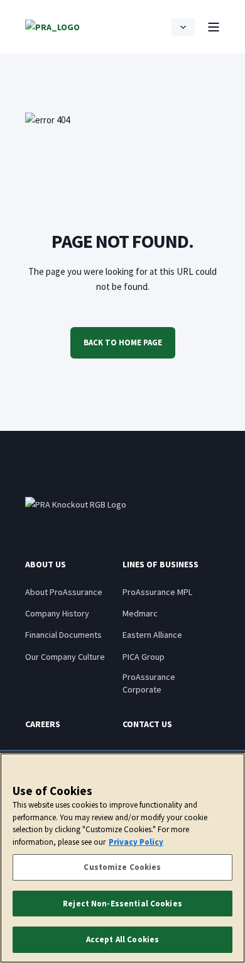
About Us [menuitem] (45, 565)
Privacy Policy (136, 842)
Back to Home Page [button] (123, 342)
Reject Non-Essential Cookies (122, 903)
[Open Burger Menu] (213, 27)
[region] (122, 858)
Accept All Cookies (122, 939)
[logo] (75, 504)
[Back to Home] (52, 26)
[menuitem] (63, 592)
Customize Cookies (122, 867)
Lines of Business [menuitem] (160, 565)
